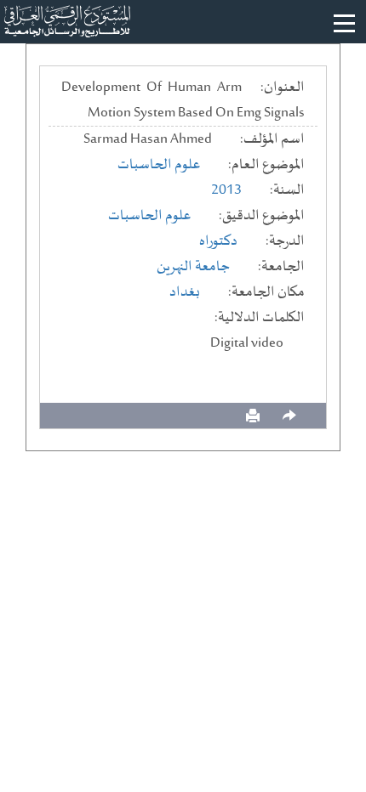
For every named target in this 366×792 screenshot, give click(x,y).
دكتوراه (218, 241)
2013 (226, 190)
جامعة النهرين (193, 267)
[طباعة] (253, 416)
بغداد (184, 292)
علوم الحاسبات (158, 165)
